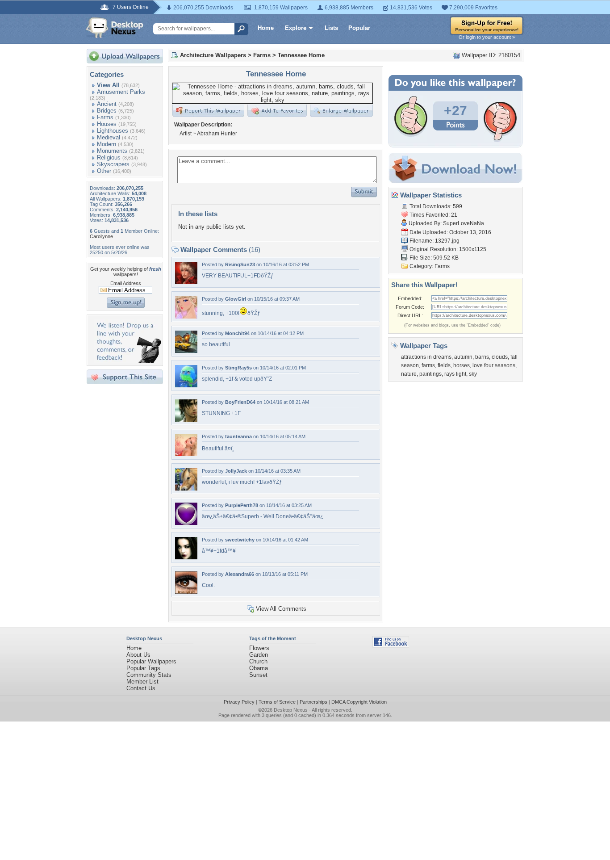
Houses (107, 124)
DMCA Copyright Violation (359, 702)
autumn (463, 357)
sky (473, 374)
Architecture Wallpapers (213, 55)
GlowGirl (235, 299)
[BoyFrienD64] (186, 419)
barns (482, 357)
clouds (500, 357)
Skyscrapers (113, 164)
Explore (295, 28)
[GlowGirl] (186, 316)
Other (104, 171)
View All (108, 85)
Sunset (258, 674)
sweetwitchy (240, 539)
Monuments (112, 150)
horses (461, 365)
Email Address (125, 283)
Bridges (107, 110)
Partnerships (313, 702)
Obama (258, 668)
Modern (106, 144)
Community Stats (148, 674)
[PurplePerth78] (186, 523)
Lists (331, 28)
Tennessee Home (301, 55)
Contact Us (140, 688)
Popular (359, 28)
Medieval (108, 137)
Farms (105, 117)
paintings (430, 374)
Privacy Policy (239, 702)
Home (266, 28)
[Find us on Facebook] (390, 645)
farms (428, 365)
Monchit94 (237, 333)
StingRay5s (238, 367)
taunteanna (238, 436)
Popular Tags (143, 668)
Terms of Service (277, 702)
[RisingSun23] (186, 282)
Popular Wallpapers (151, 661)
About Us (138, 654)
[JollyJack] (186, 488)
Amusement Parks (121, 91)
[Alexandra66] (186, 591)
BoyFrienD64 (240, 402)
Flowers (259, 648)
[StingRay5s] (186, 385)
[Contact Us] (127, 360)
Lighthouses (112, 130)
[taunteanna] (186, 454)
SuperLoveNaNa (463, 223)
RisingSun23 (240, 264)
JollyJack (236, 471)
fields (444, 365)
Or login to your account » (487, 37)
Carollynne (101, 236)
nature (409, 374)
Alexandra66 (239, 574)
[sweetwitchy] (186, 557)
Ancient (107, 104)
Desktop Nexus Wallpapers (114, 27)
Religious (109, 157)
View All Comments (281, 608)
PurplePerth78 (241, 505)
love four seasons (493, 365)
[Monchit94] (186, 351)
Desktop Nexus (291, 710)
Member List (142, 681)
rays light (455, 374)
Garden (258, 654)
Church (258, 661)
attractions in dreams (426, 357)
